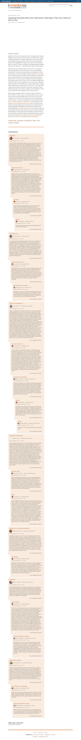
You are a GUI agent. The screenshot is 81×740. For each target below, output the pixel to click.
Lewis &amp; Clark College (26, 662)
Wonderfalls (15, 557)
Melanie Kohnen (17, 662)
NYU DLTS (45, 736)
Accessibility (35, 736)
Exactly (17, 219)
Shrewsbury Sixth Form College (26, 306)
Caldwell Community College (26, 438)
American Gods (15, 471)
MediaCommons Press (40, 1)
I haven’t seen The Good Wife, (19, 686)
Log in (78, 1)
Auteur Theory (15, 602)
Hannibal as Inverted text (16, 435)
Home (9, 10)
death (38, 120)
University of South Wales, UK (30, 379)
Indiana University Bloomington (30, 473)
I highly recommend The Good (21, 703)
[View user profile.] (10, 138)
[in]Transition (32, 1)
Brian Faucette (16, 438)
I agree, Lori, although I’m (16, 303)
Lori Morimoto (12, 22)
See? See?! (16, 199)
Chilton (18, 400)
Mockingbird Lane (28, 120)
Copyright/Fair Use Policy (49, 734)
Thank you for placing (15, 660)
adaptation (16, 122)
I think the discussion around (21, 636)
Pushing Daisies (20, 120)
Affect (13, 494)
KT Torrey (19, 201)
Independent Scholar (21, 22)
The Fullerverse (13, 233)
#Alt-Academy (20, 1)
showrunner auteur (12, 120)
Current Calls (14, 10)
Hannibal (34, 120)
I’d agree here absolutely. (20, 377)
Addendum (12, 135)
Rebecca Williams (20, 379)
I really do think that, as (18, 262)
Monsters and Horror (17, 167)
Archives (20, 10)
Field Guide (15, 1)
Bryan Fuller (11, 122)
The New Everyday (49, 1)
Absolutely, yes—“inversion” (21, 285)
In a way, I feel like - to (17, 344)
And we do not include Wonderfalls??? (19, 528)
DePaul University (26, 169)
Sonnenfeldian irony (34, 73)
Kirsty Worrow (16, 306)
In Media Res (26, 1)
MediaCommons (36, 734)
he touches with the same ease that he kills (28, 108)
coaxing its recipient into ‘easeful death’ (20, 101)
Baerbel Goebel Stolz (19, 473)
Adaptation (12, 579)
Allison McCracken (18, 169)
